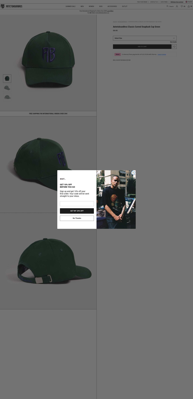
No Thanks (77, 218)
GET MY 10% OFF (77, 211)
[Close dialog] (133, 173)
